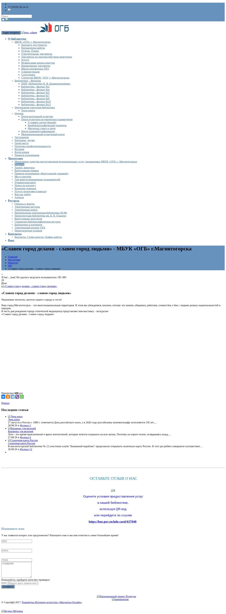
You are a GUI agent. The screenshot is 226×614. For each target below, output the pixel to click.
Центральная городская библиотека (35, 107)
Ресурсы (13, 200)
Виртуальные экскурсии (28, 218)
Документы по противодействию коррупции (46, 56)
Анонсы (19, 197)
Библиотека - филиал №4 (35, 89)
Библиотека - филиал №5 (35, 92)
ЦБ (9, 265)
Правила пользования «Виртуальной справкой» (42, 173)
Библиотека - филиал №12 (36, 104)
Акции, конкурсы (25, 167)
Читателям (15, 158)
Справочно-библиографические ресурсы (38, 221)
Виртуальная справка (27, 170)
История (19, 149)
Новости (19, 164)
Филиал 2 (25, 425)
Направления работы (33, 48)
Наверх (5, 403)
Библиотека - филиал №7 (35, 95)
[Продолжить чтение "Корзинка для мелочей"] (22, 428)
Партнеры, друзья (25, 140)
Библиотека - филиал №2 (35, 86)
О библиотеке (17, 38)
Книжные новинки (25, 188)
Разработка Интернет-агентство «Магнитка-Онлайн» (52, 602)
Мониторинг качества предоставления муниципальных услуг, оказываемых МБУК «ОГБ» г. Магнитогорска (76, 161)
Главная (12, 256)
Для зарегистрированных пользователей (37, 179)
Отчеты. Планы (30, 50)
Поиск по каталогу (25, 185)
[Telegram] (13, 397)
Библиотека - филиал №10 (36, 101)
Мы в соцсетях (23, 176)
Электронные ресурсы (27, 206)
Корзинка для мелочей (20, 431)
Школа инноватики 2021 (35, 68)
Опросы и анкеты (25, 203)
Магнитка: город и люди (42, 128)
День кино (14, 419)
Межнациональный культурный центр (43, 134)
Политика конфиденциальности (33, 146)
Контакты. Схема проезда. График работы (38, 237)
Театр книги (28, 110)
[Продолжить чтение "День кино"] (15, 416)
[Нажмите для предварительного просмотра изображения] (29, 286)
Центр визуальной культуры (37, 116)
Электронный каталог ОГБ (30, 227)
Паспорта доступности (34, 45)
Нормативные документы (35, 65)
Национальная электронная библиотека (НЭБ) (41, 212)
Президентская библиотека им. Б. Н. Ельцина (40, 215)
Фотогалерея (22, 152)
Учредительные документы (36, 53)
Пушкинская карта (25, 182)
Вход (11, 240)
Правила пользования (27, 155)
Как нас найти (23, 194)
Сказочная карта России (21, 443)
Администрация (30, 71)
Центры (19, 113)
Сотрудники (28, 74)
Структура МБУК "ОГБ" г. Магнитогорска (45, 77)
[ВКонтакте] (3, 397)
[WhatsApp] (22, 397)
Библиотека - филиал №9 (35, 98)
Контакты (15, 234)
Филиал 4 (25, 437)
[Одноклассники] (8, 397)
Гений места (21, 143)
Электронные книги (26, 209)
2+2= (4, 583)
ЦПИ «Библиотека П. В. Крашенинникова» (46, 83)
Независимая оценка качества (38, 62)
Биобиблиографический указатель (47, 125)
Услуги (25, 59)
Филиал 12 (26, 449)
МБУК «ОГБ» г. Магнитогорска (32, 42)
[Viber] (17, 397)
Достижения (22, 137)
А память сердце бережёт (42, 122)
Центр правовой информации (38, 131)
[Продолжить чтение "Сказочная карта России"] (23, 440)
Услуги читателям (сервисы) (30, 191)
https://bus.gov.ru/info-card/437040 (112, 521)
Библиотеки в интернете (28, 224)
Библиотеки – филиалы (28, 80)
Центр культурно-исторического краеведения (46, 119)
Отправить (8, 586)
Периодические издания (28, 230)
